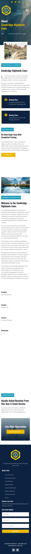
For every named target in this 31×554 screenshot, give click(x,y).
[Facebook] (12, 2)
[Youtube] (15, 2)
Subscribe (15, 531)
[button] (27, 10)
